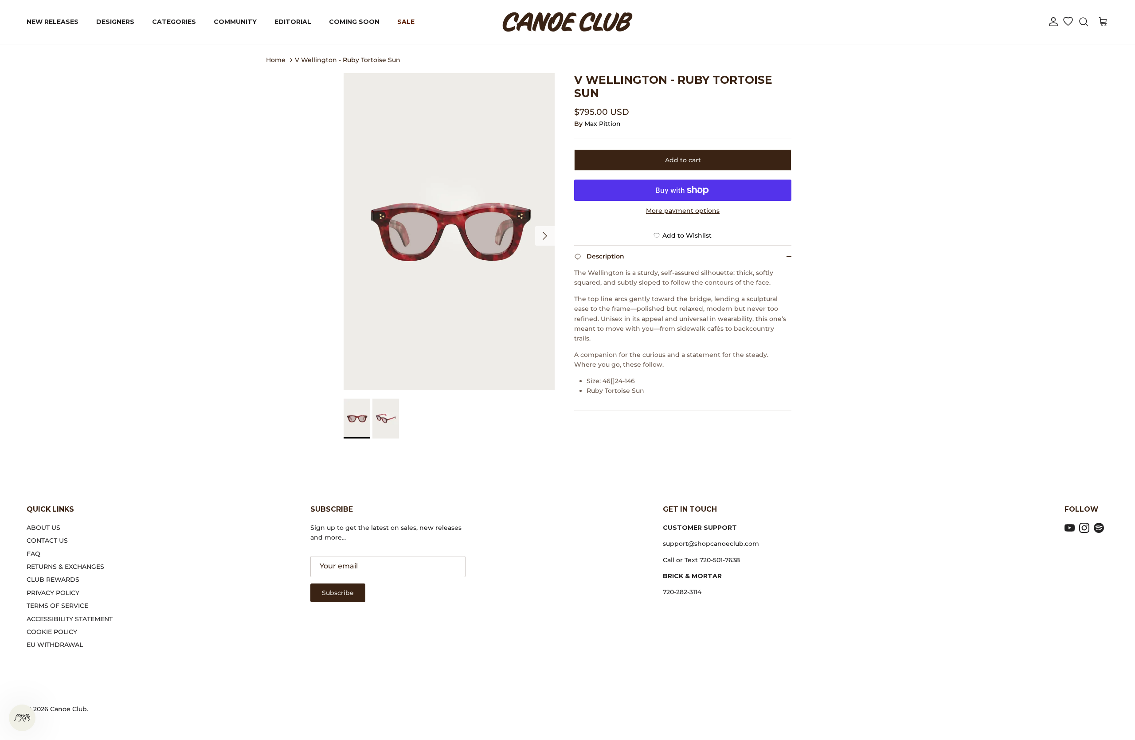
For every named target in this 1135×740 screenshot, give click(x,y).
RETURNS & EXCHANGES (65, 567)
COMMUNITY (235, 22)
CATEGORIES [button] (174, 22)
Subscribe (338, 593)
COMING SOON (354, 22)
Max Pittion (602, 124)
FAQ (33, 554)
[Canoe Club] (567, 22)
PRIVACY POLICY (53, 593)
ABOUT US (43, 528)
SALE (406, 22)
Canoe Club (68, 709)
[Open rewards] (22, 718)
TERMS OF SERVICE (57, 606)
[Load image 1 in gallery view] (449, 231)
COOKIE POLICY (52, 632)
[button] (1053, 21)
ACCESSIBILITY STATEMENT (70, 619)
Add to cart (683, 160)
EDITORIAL (292, 22)
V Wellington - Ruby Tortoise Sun (347, 59)
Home (276, 59)
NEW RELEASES (52, 22)
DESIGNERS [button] (115, 22)
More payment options (683, 211)
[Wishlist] (1068, 22)
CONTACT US (47, 540)
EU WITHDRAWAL (55, 645)
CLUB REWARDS (53, 579)
